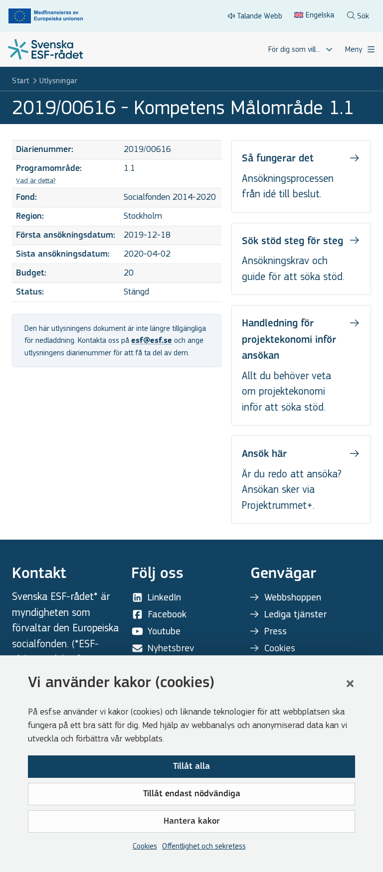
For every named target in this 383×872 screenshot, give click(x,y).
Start (20, 80)
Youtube (164, 631)
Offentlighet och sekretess (204, 846)
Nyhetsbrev (171, 648)
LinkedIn (164, 597)
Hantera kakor (192, 821)
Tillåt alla (191, 766)
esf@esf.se (151, 341)
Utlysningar (58, 80)
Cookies (145, 846)
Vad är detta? (35, 180)
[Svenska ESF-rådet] (45, 49)
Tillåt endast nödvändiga (191, 794)
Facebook (167, 614)
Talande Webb (259, 15)
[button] (350, 684)
